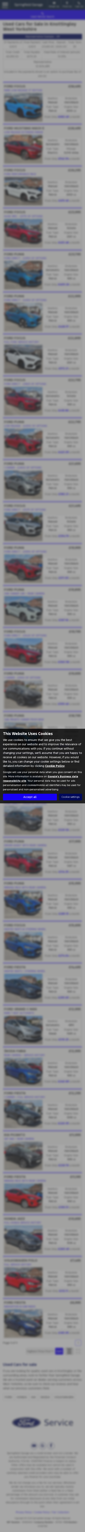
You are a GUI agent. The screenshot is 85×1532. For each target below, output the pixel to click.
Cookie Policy (55, 766)
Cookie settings (70, 797)
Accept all (30, 797)
